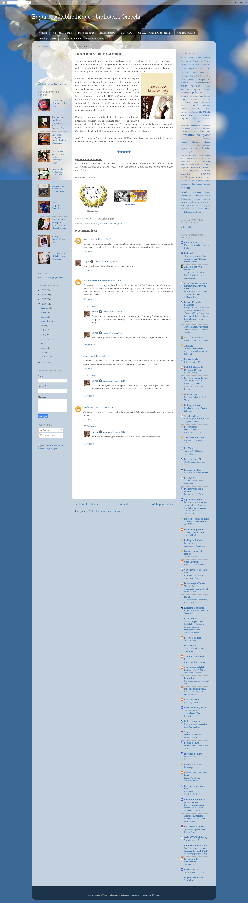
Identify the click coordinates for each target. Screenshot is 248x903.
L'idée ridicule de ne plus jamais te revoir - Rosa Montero (59, 223)
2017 (44, 299)
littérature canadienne (190, 124)
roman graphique (202, 199)
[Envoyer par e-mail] (99, 218)
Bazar (184, 57)
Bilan (190, 57)
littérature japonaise (190, 145)
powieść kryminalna (190, 170)
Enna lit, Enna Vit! (193, 242)
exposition (194, 95)
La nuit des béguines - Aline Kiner (59, 103)
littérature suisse (204, 151)
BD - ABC (126, 32)
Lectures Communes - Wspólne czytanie (83, 38)
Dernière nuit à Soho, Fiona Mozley (196, 747)
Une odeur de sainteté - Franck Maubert (194, 693)
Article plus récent (86, 504)
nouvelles (196, 158)
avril (43, 343)
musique (201, 155)
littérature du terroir (194, 128)
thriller (200, 208)
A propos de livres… (194, 499)
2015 (44, 362)
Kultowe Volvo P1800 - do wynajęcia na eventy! (195, 671)
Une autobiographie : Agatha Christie (196, 246)
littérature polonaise (199, 148)
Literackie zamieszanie (195, 845)
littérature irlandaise (190, 139)
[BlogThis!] (103, 218)
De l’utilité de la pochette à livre (196, 758)
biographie (186, 89)
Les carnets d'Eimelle (194, 826)
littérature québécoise (189, 151)
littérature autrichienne (189, 122)
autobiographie (203, 82)
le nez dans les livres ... (195, 688)
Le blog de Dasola (193, 405)
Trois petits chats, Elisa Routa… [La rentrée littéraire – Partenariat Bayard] (194, 384)
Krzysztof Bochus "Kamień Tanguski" (196, 612)
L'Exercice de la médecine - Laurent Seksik (59, 188)
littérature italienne (201, 141)
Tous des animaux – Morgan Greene (196, 331)
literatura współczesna (189, 112)
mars (43, 347)
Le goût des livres (192, 764)
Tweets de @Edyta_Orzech (50, 277)
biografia (207, 86)
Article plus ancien (161, 504)
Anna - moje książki (194, 667)
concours (184, 92)
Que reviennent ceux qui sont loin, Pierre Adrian (196, 725)
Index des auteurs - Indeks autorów (96, 32)
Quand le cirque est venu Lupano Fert (194, 831)
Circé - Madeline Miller (194, 661)
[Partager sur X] (106, 218)
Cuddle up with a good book (195, 774)
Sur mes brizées (191, 869)
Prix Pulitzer (201, 76)
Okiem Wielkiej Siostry (196, 837)
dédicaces (184, 95)
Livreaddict (131, 205)
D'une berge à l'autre (194, 583)
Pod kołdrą (189, 253)
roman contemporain (113, 223)
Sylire (187, 732)
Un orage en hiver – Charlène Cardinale (192, 793)
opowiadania (205, 158)
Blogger (156, 894)
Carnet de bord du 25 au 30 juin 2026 (195, 523)
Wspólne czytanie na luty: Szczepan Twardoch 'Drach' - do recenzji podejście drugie (196, 851)
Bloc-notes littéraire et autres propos (195, 801)
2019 (44, 290)
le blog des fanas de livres (196, 518)
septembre (46, 321)
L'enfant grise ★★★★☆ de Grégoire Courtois (196, 420)
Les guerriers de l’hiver (194, 494)
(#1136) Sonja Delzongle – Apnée (195, 463)
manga (195, 155)
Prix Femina (199, 72)
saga (194, 208)
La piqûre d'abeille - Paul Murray (195, 398)
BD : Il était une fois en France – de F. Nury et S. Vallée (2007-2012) (194, 807)
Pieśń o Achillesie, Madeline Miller (192, 779)
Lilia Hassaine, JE (192, 362)
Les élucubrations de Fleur (194, 787)
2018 (44, 294)
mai (43, 338)
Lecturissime (190, 426)
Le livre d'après (192, 721)
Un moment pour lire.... (195, 529)
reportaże (191, 183)
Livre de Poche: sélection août (195, 442)
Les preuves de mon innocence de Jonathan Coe (196, 544)
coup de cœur (195, 92)
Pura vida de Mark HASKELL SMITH (192, 431)
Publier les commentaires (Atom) (104, 511)
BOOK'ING (190, 478)
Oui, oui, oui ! (190, 864)
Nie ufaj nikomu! (191, 839)
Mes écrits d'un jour (194, 437)
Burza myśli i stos (192, 702)
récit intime (185, 208)
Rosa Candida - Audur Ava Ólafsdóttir (59, 171)
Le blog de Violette (193, 540)
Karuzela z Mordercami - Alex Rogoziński (195, 577)
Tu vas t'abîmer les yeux (196, 326)
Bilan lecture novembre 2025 (196, 564)
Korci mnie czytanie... (194, 607)
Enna (96, 211)
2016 (44, 303)
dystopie (207, 93)
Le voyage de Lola (193, 470)
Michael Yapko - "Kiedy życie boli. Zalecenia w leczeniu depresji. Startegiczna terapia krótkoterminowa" (194, 627)
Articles (46, 429)
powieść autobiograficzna (191, 164)
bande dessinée (190, 86)
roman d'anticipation (196, 195)
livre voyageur (186, 155)
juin (43, 334)
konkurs (207, 96)
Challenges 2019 (47, 38)
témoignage (197, 212)
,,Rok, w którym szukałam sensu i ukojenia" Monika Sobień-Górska (195, 258)
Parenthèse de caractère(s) (191, 860)
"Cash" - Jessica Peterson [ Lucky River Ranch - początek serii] (195, 275)
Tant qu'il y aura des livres (194, 658)
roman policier (187, 205)
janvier (44, 356)
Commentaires (49, 435)
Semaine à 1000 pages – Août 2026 (194, 452)
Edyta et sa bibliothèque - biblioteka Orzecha (87, 16)
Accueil (43, 32)
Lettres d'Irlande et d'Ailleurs (193, 303)
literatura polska (200, 108)
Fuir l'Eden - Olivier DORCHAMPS (192, 736)
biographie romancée (201, 89)
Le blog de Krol (192, 742)
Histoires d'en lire (193, 753)
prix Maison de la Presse (192, 180)
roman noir (205, 202)
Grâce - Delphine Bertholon (56, 205)
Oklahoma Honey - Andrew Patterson (196, 409)
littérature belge (204, 122)
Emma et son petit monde (193, 552)
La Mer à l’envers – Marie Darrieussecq (195, 820)
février (44, 352)
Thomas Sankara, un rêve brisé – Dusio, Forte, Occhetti (195, 713)
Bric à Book (190, 678)
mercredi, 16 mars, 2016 (101, 407)
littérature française (93, 223)
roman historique (190, 202)
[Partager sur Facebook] (109, 218)
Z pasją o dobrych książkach (193, 268)
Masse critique (189, 68)
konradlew (136, 894)
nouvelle (190, 158)
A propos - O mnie (62, 32)
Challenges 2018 (186, 32)
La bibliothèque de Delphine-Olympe (193, 369)
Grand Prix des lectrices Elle (198, 64)
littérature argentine (201, 118)
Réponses (91, 305)
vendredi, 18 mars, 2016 (114, 380)
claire (86, 356)
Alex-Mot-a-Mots (193, 337)
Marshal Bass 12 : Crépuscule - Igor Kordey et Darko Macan (196, 588)
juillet (44, 330)
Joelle (86, 407)
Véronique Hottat (92, 280)
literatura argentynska (201, 102)
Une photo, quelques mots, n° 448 (196, 682)
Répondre (87, 251)
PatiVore (188, 448)
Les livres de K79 (192, 459)
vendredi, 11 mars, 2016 (100, 239)
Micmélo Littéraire (193, 815)
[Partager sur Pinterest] (112, 218)
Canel (187, 597)
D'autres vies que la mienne (193, 490)
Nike (201, 68)
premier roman (203, 177)
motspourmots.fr (192, 394)
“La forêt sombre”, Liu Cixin (196, 872)
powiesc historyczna (201, 161)
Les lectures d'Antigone (196, 378)
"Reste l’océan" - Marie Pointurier (194, 482)
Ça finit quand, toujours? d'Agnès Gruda (194, 534)
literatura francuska (190, 105)
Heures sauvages (191, 372)
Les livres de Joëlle (193, 637)
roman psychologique (202, 205)
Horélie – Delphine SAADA (196, 340)
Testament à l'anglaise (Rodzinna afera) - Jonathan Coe (58, 123)
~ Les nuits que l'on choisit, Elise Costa (196, 601)
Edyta (86, 261)
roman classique (203, 183)
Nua (85, 239)
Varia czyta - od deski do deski (196, 571)
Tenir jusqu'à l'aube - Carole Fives (58, 239)
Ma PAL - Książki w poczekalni (154, 32)
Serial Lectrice (191, 416)
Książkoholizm (191, 699)
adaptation (193, 79)
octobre (44, 316)
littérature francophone (200, 131)
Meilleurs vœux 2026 (193, 556)
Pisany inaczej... (192, 618)
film (201, 95)
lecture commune (189, 99)
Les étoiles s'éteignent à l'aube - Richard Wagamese (59, 138)
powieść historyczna (200, 167)
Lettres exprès (191, 359)
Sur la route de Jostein (195, 707)
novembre (46, 312)
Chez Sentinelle (192, 561)
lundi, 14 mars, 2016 (111, 280)
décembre (45, 307)
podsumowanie (186, 161)
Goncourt (197, 57)
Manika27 (189, 345)
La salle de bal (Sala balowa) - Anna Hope (59, 256)
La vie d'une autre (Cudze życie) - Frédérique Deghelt (58, 157)
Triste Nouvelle (191, 640)
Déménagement (191, 767)
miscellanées (190, 645)
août (43, 325)
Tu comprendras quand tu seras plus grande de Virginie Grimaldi (196, 351)
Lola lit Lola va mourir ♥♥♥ (196, 472)
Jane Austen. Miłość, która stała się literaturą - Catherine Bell (195, 294)
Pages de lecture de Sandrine (193, 879)
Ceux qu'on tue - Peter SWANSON (193, 650)
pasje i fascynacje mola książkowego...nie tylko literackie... (195, 285)
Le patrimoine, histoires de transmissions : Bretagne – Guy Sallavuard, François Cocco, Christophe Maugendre (195, 508)
